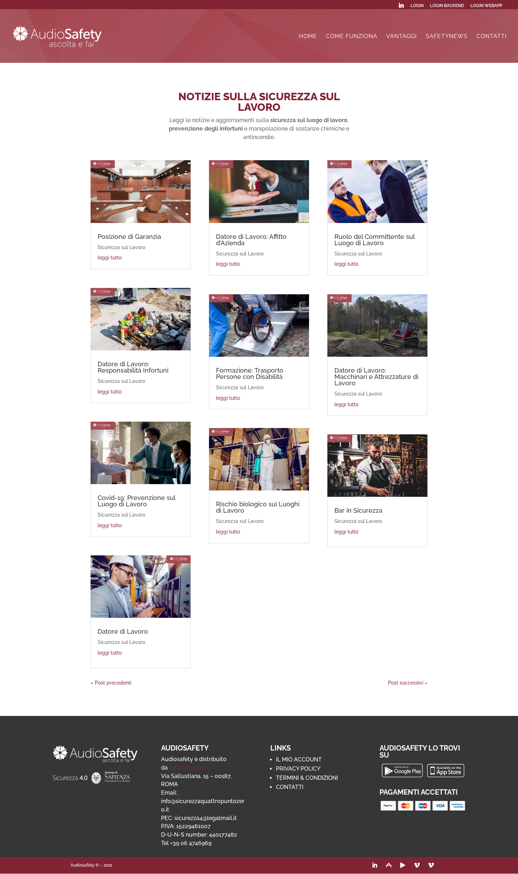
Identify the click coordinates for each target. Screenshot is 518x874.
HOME (308, 37)
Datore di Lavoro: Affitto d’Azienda (251, 240)
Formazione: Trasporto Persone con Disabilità (249, 373)
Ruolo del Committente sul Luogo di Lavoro (374, 240)
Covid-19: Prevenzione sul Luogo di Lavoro (136, 501)
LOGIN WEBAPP (486, 6)
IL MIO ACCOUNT (299, 759)
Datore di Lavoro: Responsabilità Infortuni (133, 367)
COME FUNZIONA (351, 37)
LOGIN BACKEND (447, 6)
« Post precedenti (111, 683)
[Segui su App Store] (388, 865)
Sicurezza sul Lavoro (121, 247)
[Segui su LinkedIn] (374, 865)
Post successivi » (407, 683)
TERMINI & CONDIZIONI (307, 777)
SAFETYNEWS (447, 37)
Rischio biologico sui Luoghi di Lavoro (258, 507)
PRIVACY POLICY (298, 768)
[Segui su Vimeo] (417, 865)
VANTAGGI (401, 37)
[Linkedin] (401, 7)
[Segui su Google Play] (402, 865)
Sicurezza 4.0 (186, 767)
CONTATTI (491, 37)
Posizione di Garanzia (129, 236)
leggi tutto (110, 257)
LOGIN (417, 6)
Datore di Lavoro (123, 631)
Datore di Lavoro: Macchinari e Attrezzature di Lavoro (376, 377)
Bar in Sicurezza (358, 510)
